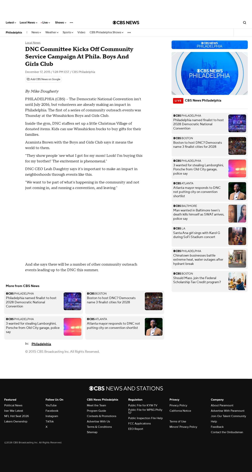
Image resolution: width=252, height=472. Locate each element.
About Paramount (222, 405)
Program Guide (96, 410)
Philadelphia (14, 32)
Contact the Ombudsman (227, 432)
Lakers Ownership (15, 421)
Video (81, 32)
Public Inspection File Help (145, 418)
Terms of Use (178, 421)
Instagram (52, 416)
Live (45, 22)
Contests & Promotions (101, 416)
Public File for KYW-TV (142, 405)
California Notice (180, 410)
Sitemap (92, 432)
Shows (60, 22)
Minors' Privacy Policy (183, 426)
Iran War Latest (13, 410)
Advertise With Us (98, 421)
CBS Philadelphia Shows (106, 32)
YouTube (51, 405)
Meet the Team (96, 405)
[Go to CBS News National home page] (126, 22)
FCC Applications (139, 423)
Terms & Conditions (99, 426)
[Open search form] (244, 22)
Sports (67, 32)
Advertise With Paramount (227, 410)
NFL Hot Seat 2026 (16, 416)
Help (214, 421)
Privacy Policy (178, 405)
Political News (13, 405)
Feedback (217, 426)
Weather (51, 32)
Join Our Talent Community (228, 416)
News (35, 32)
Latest (10, 22)
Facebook (52, 410)
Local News (28, 22)
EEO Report (135, 428)
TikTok (50, 421)
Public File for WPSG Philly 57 (145, 411)
